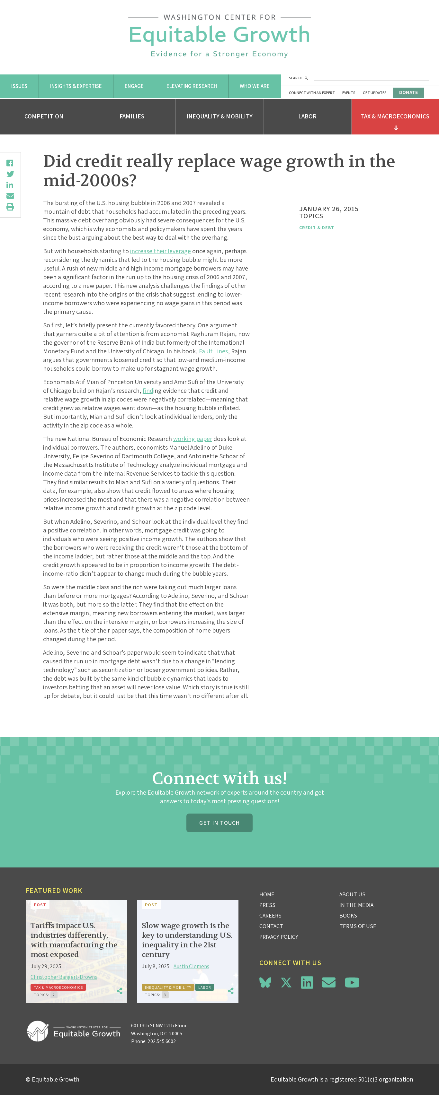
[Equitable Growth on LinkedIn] (307, 982)
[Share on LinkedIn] (10, 185)
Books (348, 915)
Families (132, 116)
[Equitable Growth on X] (286, 981)
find (148, 390)
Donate (408, 92)
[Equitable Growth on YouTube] (352, 982)
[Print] (10, 207)
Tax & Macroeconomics (395, 116)
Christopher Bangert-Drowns (64, 976)
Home (266, 894)
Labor (307, 116)
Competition (43, 116)
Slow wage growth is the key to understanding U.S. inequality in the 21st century (187, 940)
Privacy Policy (278, 936)
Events (348, 92)
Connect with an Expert (312, 92)
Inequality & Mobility (219, 116)
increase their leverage (160, 251)
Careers (270, 915)
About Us (352, 894)
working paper (192, 439)
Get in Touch (219, 822)
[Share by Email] (10, 196)
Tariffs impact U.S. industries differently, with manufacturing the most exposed (74, 940)
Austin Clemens (191, 966)
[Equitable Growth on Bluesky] (265, 981)
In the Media (356, 905)
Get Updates (375, 92)
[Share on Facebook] (10, 163)
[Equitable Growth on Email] (329, 982)
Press (267, 905)
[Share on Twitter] (10, 174)
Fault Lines (213, 351)
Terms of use (357, 926)
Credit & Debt (316, 227)
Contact (271, 926)
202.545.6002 (162, 1041)
